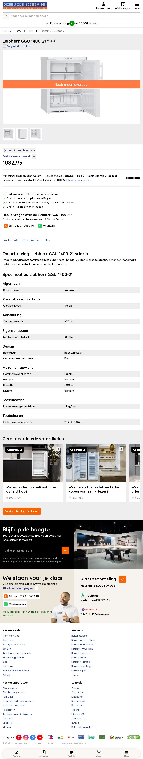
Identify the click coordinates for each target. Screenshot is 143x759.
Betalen (7, 648)
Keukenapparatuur (15, 682)
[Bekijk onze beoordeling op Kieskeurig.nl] (109, 609)
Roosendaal (78, 701)
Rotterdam (78, 705)
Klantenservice (11, 635)
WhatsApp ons (17, 604)
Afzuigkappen (10, 687)
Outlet (75, 674)
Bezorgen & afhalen (14, 644)
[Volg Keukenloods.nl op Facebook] (33, 737)
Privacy (37, 743)
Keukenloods (11, 630)
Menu (137, 8)
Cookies (52, 743)
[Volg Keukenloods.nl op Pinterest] (19, 737)
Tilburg (75, 709)
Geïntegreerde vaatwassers (18, 701)
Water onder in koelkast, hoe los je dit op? (30, 489)
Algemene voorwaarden (74, 743)
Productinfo (11, 240)
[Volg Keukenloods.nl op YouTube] (40, 737)
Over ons (8, 666)
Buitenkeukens (80, 635)
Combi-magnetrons (14, 692)
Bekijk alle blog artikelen (22, 511)
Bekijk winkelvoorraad (16, 156)
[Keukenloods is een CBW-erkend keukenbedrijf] (133, 737)
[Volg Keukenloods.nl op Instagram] (26, 737)
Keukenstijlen (79, 670)
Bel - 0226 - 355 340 (21, 225)
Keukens (77, 630)
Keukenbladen (79, 653)
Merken (7, 727)
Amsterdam (78, 692)
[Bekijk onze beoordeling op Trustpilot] (109, 595)
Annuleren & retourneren (17, 653)
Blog (47, 240)
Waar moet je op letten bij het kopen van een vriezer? (95, 489)
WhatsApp (49, 225)
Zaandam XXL (79, 718)
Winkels (77, 682)
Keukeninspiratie (81, 661)
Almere (76, 687)
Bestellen (8, 640)
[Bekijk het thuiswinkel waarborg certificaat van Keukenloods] (116, 737)
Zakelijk (7, 674)
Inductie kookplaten (14, 705)
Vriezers (7, 722)
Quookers (8, 718)
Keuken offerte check (84, 640)
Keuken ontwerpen (82, 648)
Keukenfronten (80, 657)
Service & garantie (13, 657)
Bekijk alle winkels (81, 727)
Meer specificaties (79, 180)
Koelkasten (9, 709)
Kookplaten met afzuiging (17, 714)
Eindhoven (77, 696)
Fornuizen (8, 696)
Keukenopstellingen (82, 666)
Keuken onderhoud (82, 644)
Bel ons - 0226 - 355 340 (24, 596)
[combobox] (71, 15)
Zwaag (75, 722)
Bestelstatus (103, 8)
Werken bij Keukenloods (16, 670)
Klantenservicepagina (18, 588)
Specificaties (31, 240)
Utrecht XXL (78, 714)
